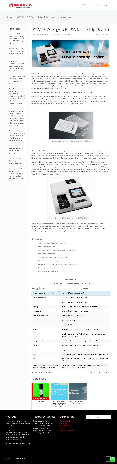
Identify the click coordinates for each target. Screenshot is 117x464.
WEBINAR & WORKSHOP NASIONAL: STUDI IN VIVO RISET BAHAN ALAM (17, 79)
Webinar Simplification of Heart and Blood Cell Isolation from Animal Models (16, 52)
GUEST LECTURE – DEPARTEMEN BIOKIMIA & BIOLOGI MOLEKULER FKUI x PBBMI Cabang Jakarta (17, 38)
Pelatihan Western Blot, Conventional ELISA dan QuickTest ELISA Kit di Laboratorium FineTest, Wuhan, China (17, 66)
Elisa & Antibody (65, 421)
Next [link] (105, 373)
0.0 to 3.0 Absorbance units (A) (73, 293)
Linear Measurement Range (44, 293)
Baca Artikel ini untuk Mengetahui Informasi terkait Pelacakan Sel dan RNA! (16, 149)
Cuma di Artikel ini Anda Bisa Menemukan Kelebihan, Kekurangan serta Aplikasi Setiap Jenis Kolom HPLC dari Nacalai (17, 175)
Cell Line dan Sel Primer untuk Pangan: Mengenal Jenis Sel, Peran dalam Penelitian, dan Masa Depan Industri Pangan (17, 135)
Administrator (48, 34)
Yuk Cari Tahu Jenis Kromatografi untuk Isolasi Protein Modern (16, 161)
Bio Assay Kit (64, 423)
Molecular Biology (65, 426)
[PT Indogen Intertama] (20, 5)
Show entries (38, 288)
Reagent (62, 428)
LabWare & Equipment (67, 430)
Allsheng (93, 83)
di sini (90, 92)
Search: (85, 288)
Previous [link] (97, 373)
